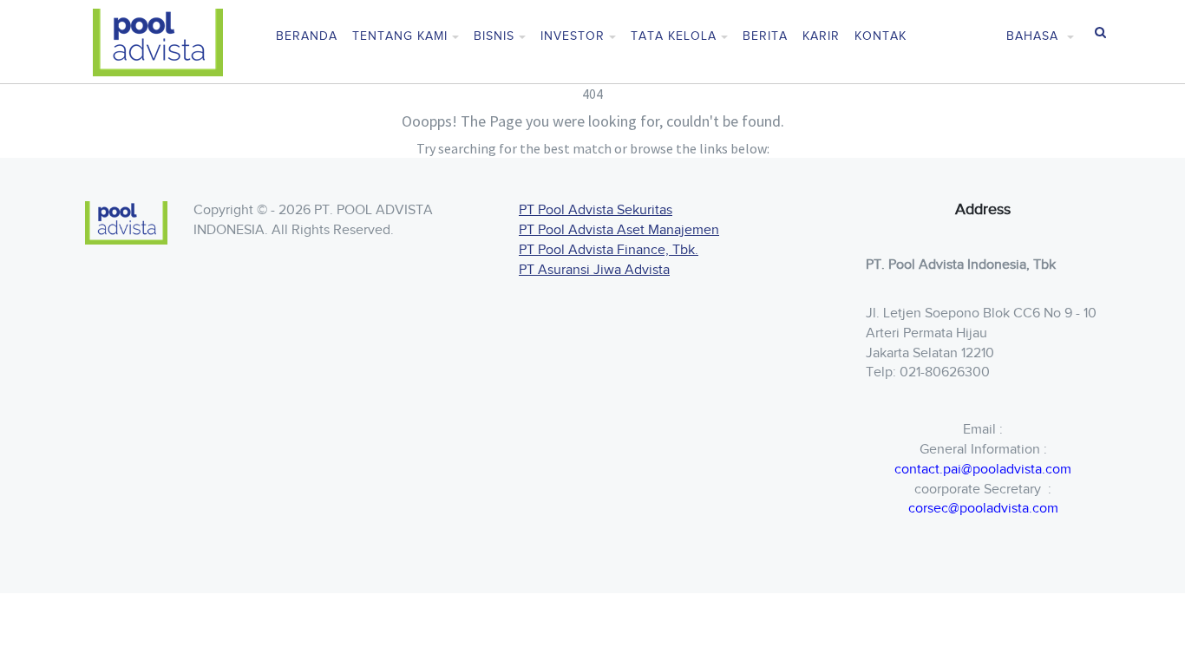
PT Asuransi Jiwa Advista (594, 270)
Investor (572, 36)
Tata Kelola (674, 36)
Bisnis (494, 36)
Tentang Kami (400, 36)
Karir (821, 36)
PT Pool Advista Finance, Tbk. (608, 250)
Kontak (880, 36)
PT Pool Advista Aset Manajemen (619, 230)
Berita (765, 36)
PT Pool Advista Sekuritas (595, 210)
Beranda (306, 36)
